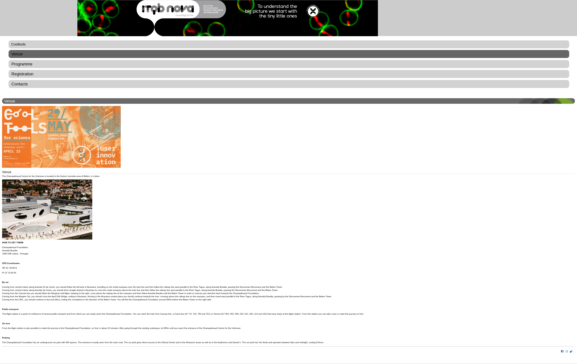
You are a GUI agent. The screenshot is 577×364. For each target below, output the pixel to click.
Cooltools (18, 44)
